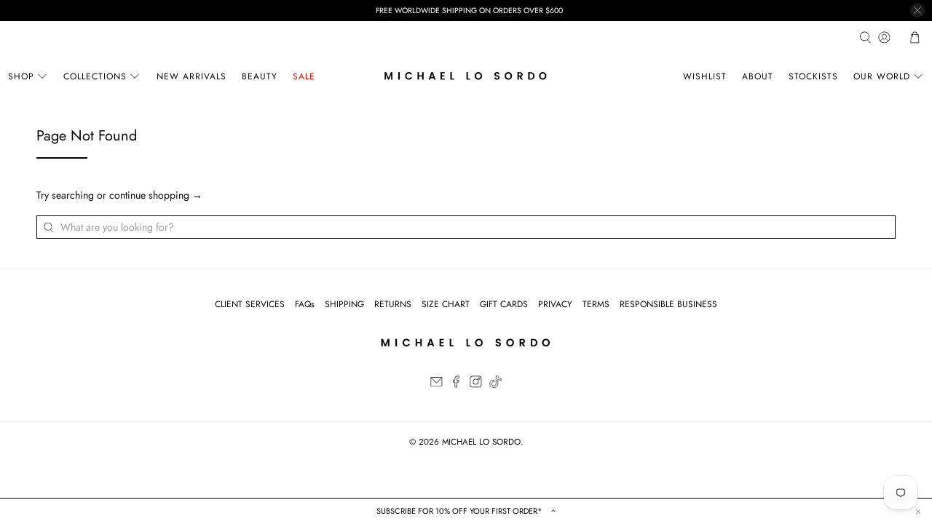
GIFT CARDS (504, 304)
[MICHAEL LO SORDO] (466, 76)
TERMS (595, 304)
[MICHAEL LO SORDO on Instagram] (476, 385)
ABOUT (757, 76)
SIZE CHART (446, 304)
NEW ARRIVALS (191, 76)
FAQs (305, 304)
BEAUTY (259, 76)
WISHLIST (705, 76)
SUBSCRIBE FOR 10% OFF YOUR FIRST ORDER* (460, 511)
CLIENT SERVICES (250, 304)
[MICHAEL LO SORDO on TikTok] (495, 385)
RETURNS (392, 304)
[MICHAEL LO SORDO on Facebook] (456, 385)
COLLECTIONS (95, 76)
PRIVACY (555, 304)
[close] (917, 10)
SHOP (21, 76)
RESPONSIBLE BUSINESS (668, 304)
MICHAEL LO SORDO (481, 442)
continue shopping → (155, 195)
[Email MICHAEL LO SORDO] (436, 385)
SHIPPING (344, 304)
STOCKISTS (813, 76)
